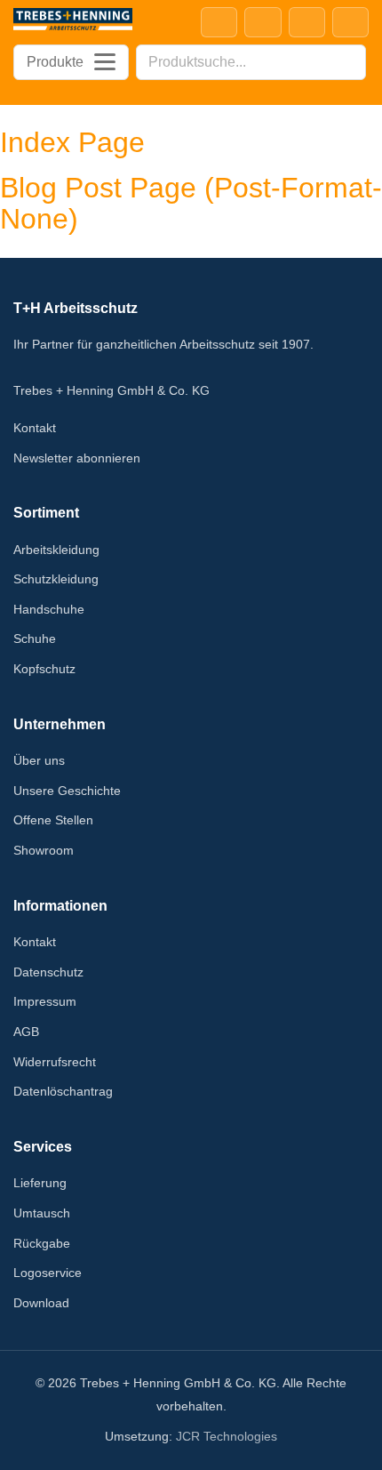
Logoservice (47, 1272)
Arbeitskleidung (56, 549)
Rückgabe (41, 1243)
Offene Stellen (53, 820)
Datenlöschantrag (63, 1091)
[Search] (347, 62)
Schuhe (34, 638)
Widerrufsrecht (54, 1062)
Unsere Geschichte (67, 790)
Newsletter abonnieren (76, 458)
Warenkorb (350, 22)
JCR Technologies (226, 1436)
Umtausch (41, 1213)
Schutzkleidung (56, 579)
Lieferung (40, 1183)
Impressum (44, 1001)
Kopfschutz (44, 669)
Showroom (43, 850)
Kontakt (34, 428)
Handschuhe (48, 609)
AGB (26, 1031)
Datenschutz (48, 972)
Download (41, 1303)
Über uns (39, 760)
